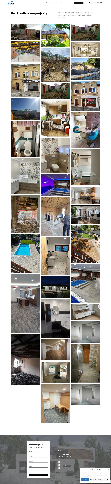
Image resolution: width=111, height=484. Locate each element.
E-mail (30, 456)
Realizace (57, 2)
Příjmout (84, 479)
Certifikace (62, 2)
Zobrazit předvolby (103, 479)
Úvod (47, 2)
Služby (51, 2)
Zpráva (30, 466)
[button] (108, 469)
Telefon (30, 461)
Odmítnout (93, 479)
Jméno (30, 451)
